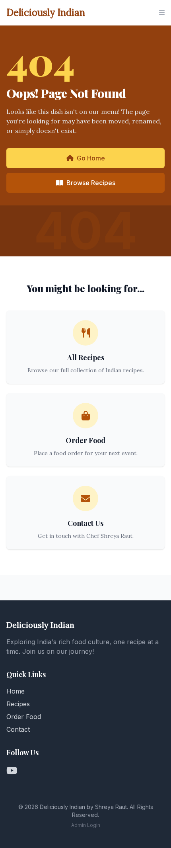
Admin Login (85, 825)
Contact (18, 729)
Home (15, 691)
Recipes (18, 704)
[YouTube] (11, 770)
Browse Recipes (90, 183)
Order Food (23, 717)
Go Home (91, 158)
